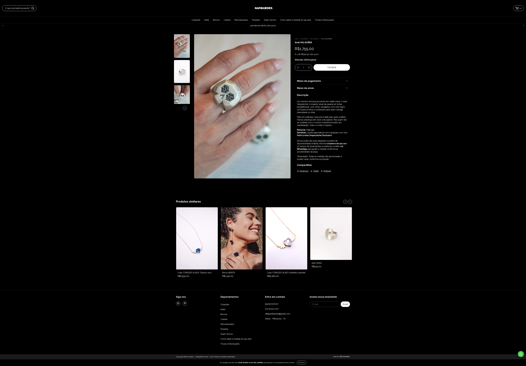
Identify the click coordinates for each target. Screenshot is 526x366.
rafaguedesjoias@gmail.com (277, 314)
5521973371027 (271, 304)
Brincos (216, 20)
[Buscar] (33, 8)
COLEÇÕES (304, 39)
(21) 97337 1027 (271, 309)
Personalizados (241, 20)
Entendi (301, 363)
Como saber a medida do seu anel (295, 20)
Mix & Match (314, 39)
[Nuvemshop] (341, 357)
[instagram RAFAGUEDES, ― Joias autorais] (178, 303)
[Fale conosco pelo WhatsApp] (521, 354)
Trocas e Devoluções (324, 20)
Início (296, 39)
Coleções (196, 20)
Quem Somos (270, 20)
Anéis (206, 20)
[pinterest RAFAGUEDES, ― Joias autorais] (185, 303)
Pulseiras (256, 20)
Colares (227, 20)
